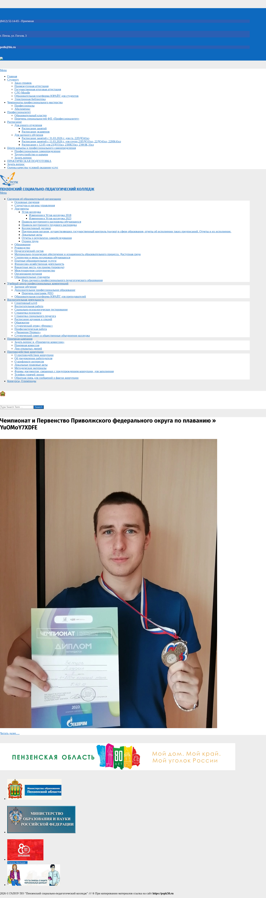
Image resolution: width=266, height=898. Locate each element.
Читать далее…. (10, 733)
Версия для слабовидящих (19, 58)
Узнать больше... (17, 862)
